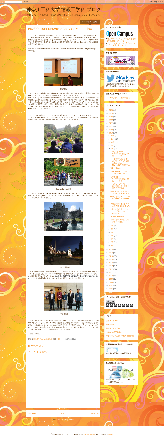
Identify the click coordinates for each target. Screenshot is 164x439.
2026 (111, 110)
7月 (112, 226)
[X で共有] (70, 339)
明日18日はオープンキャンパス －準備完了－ (119, 192)
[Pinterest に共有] (75, 339)
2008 (111, 282)
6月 (112, 229)
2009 (111, 279)
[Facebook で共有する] (73, 339)
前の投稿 (95, 413)
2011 (111, 272)
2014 (111, 263)
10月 (113, 142)
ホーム (63, 413)
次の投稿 (32, 413)
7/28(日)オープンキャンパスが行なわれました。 (120, 173)
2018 (111, 249)
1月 (112, 245)
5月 (112, 232)
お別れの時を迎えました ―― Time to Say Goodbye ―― (120, 211)
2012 (111, 269)
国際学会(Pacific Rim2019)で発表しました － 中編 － (120, 154)
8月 (112, 149)
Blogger (110, 434)
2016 (111, 256)
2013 (111, 266)
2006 (111, 289)
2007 (111, 285)
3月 (112, 239)
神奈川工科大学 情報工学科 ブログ (63, 9)
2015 (111, 259)
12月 (113, 136)
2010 (111, 276)
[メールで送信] (66, 339)
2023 (111, 120)
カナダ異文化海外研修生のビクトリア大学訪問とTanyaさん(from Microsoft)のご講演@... (120, 162)
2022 (111, 123)
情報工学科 (110, 324)
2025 (111, 113)
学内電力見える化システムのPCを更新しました (120, 205)
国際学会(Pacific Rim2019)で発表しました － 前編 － (120, 179)
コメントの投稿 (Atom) (65, 419)
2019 (111, 133)
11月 (113, 139)
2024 (111, 117)
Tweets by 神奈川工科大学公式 (118, 98)
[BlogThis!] (68, 339)
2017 (111, 253)
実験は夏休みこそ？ (118, 168)
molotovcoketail (89, 434)
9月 (112, 146)
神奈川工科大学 (112, 321)
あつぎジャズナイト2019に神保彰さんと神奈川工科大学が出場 (119, 186)
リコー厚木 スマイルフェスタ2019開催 (119, 221)
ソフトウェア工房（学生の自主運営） (120, 336)
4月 (112, 236)
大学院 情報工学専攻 (114, 332)
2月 (112, 242)
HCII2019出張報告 (117, 216)
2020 (111, 130)
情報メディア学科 (113, 328)
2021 (111, 126)
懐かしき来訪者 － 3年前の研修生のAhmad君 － (120, 199)
